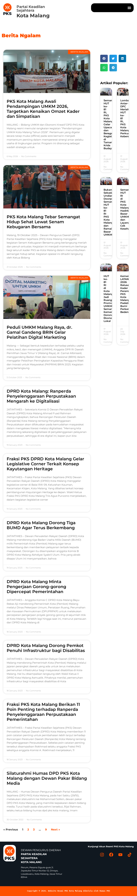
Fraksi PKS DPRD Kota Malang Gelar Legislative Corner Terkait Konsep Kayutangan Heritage (45, 463)
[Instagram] (102, 855)
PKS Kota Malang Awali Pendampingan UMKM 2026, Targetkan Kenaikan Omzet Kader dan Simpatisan (43, 109)
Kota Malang (33, 15)
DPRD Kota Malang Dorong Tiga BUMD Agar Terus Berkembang (41, 525)
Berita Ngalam (21, 35)
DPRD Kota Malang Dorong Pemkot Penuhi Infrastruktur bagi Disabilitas (46, 648)
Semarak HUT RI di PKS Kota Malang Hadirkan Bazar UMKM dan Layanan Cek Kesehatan (127, 209)
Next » (55, 829)
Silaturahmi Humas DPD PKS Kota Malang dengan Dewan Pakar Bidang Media (47, 778)
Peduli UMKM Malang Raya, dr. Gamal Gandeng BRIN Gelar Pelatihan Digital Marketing (39, 332)
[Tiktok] (129, 855)
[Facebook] (111, 855)
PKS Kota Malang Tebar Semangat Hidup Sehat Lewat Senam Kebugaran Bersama (43, 221)
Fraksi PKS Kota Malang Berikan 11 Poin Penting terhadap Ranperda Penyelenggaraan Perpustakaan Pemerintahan (43, 712)
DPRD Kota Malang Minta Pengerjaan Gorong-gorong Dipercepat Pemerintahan (36, 586)
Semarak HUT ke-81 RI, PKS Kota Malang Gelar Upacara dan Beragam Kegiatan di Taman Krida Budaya (109, 124)
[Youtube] (120, 855)
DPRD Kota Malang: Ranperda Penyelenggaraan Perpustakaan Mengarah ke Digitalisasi (41, 396)
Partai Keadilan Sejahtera (31, 8)
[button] (129, 7)
